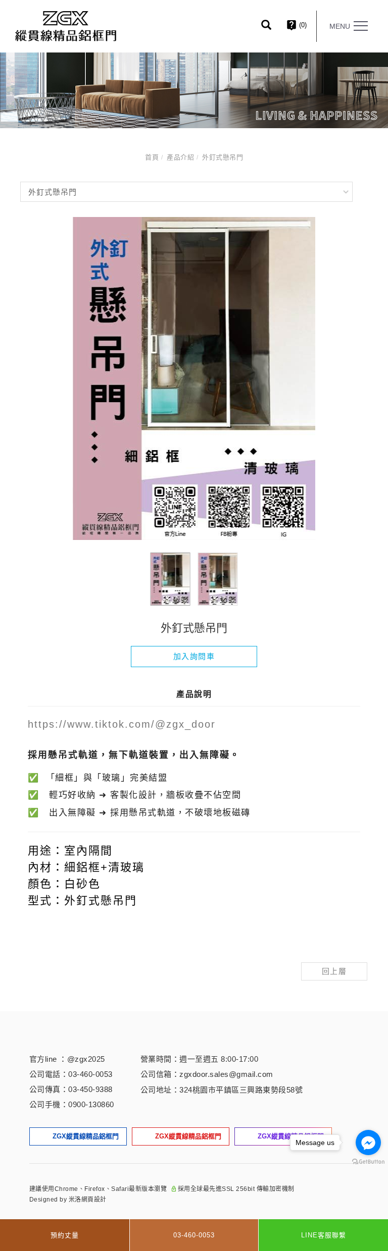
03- (74, 1074)
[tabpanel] (194, 90)
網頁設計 (94, 1199)
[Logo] (65, 25)
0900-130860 (91, 1104)
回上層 (334, 971)
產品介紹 (180, 157)
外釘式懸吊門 (222, 157)
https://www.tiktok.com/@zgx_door (122, 724)
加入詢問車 (194, 656)
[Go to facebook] (368, 1142)
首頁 (152, 157)
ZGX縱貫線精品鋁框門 (86, 1136)
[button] (273, 26)
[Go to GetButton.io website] (368, 1162)
